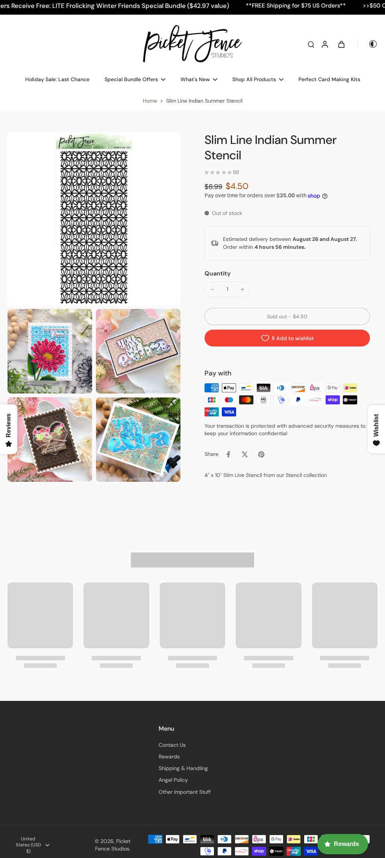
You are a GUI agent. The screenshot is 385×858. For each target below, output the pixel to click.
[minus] (212, 289)
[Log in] (324, 43)
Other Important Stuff (185, 791)
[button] (287, 316)
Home (150, 100)
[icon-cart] (341, 43)
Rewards (169, 756)
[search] (311, 43)
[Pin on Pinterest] (261, 454)
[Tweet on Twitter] (244, 454)
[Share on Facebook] (228, 454)
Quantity (218, 273)
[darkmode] (367, 43)
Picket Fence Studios (112, 845)
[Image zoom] (94, 218)
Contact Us (172, 744)
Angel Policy (173, 779)
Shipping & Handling (183, 768)
